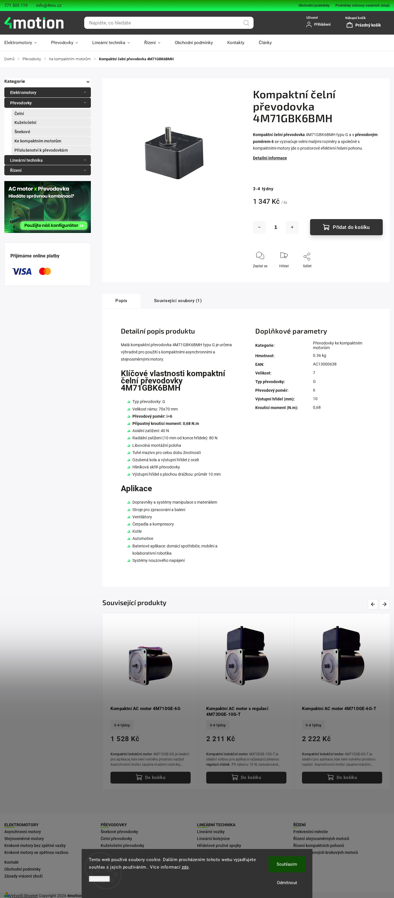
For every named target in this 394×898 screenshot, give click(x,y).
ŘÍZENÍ (299, 824)
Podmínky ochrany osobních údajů (362, 5)
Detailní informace (270, 158)
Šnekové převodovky (119, 831)
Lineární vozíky (211, 831)
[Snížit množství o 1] (259, 227)
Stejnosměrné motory (24, 838)
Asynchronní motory (22, 831)
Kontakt (11, 862)
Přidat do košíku (351, 227)
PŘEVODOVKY (114, 824)
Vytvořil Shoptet (23, 895)
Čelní (19, 113)
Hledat (246, 22)
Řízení (16, 170)
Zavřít (373, 276)
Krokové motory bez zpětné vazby (35, 845)
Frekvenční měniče (310, 831)
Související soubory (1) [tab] (178, 300)
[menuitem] (24, 43)
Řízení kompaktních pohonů (318, 845)
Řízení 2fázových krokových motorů (325, 852)
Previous (374, 604)
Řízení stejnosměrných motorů (321, 838)
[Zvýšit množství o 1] (292, 227)
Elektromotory (23, 92)
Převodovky (21, 103)
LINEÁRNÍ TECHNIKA (216, 824)
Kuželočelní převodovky (122, 845)
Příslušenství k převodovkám (41, 150)
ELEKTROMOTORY (21, 824)
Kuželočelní (25, 122)
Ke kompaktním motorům (37, 141)
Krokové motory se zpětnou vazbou (36, 852)
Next (385, 604)
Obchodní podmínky (314, 5)
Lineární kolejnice (213, 838)
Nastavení (99, 879)
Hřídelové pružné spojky (219, 845)
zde (185, 867)
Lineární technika (26, 160)
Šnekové (22, 131)
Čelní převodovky (116, 838)
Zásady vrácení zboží (23, 876)
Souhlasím (287, 864)
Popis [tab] (121, 300)
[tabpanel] (342, 701)
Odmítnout (287, 882)
